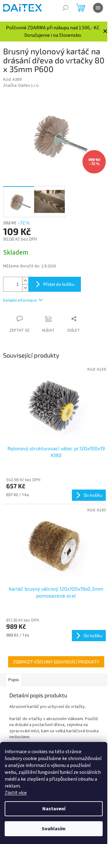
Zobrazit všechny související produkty (56, 661)
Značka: (21, 85)
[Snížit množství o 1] (25, 287)
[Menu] (98, 8)
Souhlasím (54, 828)
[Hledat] (65, 8)
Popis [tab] (13, 680)
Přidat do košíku (58, 284)
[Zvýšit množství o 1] (25, 280)
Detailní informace (20, 300)
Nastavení (53, 808)
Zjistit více (16, 792)
